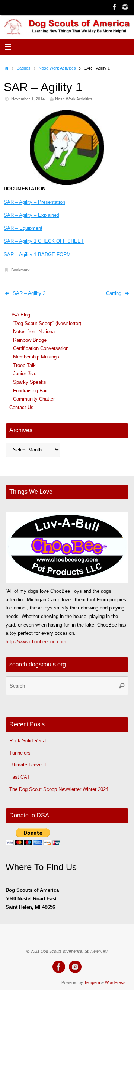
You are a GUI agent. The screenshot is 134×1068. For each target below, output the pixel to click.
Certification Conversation (40, 348)
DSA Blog (19, 315)
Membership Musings (36, 357)
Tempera (92, 982)
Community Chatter (34, 399)
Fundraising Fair (30, 390)
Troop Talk (24, 365)
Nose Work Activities (57, 68)
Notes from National (34, 331)
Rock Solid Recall (28, 740)
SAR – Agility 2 (28, 293)
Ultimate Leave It (27, 765)
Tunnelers (20, 753)
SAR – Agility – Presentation (34, 202)
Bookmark (20, 270)
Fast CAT (19, 777)
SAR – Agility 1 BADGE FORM (37, 254)
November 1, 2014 (28, 99)
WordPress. (116, 982)
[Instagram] (125, 7)
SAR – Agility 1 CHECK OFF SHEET (44, 241)
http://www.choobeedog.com (36, 641)
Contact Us (21, 407)
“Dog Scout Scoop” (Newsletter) (47, 323)
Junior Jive (24, 373)
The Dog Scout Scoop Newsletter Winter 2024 (58, 789)
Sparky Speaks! (30, 382)
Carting (114, 293)
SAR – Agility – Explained (31, 215)
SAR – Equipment (23, 228)
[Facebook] (114, 7)
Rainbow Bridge (30, 340)
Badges (24, 68)
